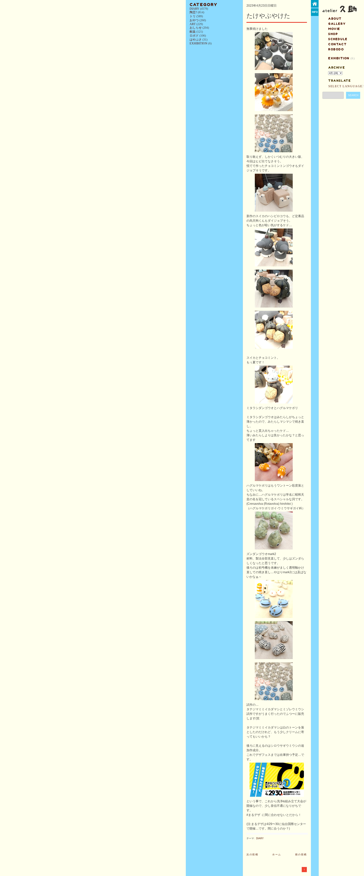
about (335, 18)
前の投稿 (301, 854)
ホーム (276, 854)
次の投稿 (252, 854)
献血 (193, 31)
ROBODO (336, 49)
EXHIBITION (198, 43)
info (315, 12)
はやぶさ (196, 39)
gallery (337, 24)
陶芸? (193, 12)
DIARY (194, 8)
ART (193, 24)
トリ (193, 16)
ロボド (194, 35)
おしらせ (196, 27)
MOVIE (334, 29)
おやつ (194, 20)
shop (333, 34)
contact (337, 44)
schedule (338, 39)
